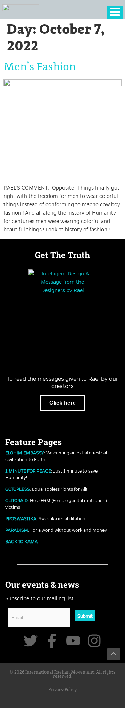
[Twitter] (31, 641)
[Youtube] (73, 641)
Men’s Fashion (39, 67)
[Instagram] (94, 641)
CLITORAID (16, 500)
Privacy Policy (62, 689)
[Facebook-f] (52, 641)
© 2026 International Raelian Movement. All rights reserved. (62, 674)
